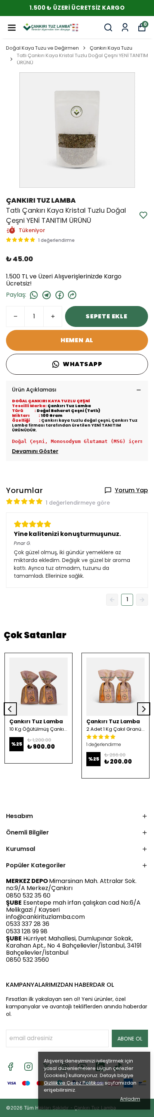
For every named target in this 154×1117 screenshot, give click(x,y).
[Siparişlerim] (125, 27)
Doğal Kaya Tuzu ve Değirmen (42, 48)
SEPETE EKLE (106, 316)
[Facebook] (10, 1066)
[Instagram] (28, 1066)
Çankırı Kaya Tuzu (111, 48)
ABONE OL (129, 1038)
